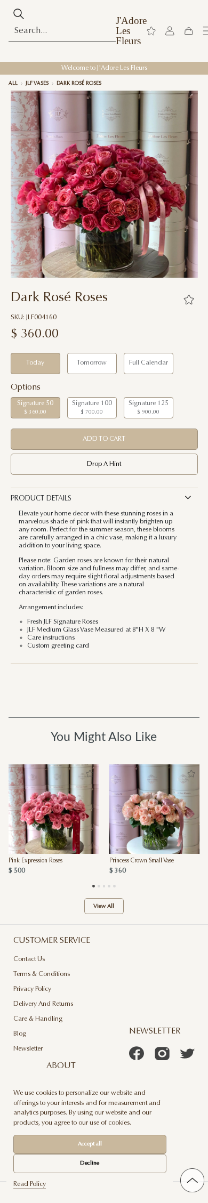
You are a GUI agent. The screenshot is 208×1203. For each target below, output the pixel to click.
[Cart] (188, 31)
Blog (19, 1034)
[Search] (19, 13)
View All (103, 906)
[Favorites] (188, 299)
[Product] (54, 809)
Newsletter (28, 1049)
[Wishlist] (151, 31)
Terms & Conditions (41, 974)
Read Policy (29, 1184)
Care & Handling (37, 1019)
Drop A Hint (104, 464)
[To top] (192, 1180)
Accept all (90, 1144)
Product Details (41, 499)
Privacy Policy (32, 989)
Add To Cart (104, 439)
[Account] (169, 31)
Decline (89, 1163)
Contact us (29, 959)
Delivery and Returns (43, 1004)
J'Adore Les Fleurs (131, 31)
